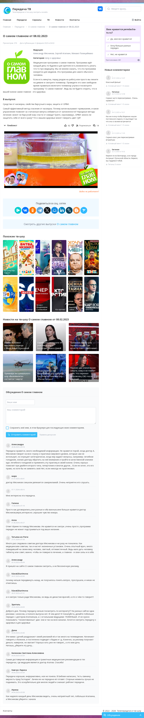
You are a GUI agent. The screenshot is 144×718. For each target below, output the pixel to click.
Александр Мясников (43, 53)
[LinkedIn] (61, 210)
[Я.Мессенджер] (18, 210)
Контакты (75, 20)
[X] (47, 210)
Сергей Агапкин (62, 53)
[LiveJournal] (69, 210)
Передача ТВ (21, 9)
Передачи (22, 20)
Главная (7, 20)
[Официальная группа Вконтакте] (100, 10)
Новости (59, 20)
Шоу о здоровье (53, 58)
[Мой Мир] (54, 210)
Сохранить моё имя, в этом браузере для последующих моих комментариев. (47, 427)
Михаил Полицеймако (82, 53)
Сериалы (36, 20)
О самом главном (36, 26)
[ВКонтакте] (25, 210)
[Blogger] (76, 210)
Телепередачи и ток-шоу (129, 710)
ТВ (48, 20)
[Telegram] (40, 210)
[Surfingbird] (83, 210)
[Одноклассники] (32, 210)
